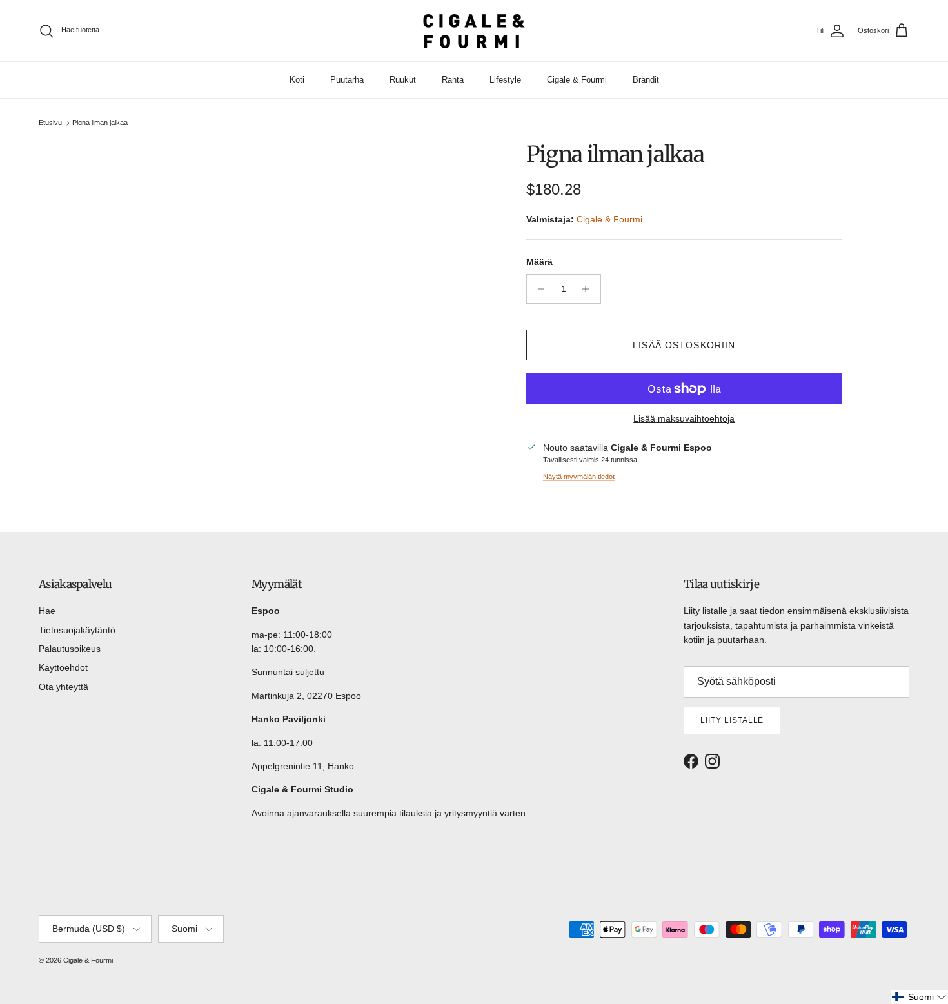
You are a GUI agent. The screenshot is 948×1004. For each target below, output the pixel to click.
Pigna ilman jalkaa (100, 122)
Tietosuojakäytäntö (77, 630)
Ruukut (403, 79)
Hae (47, 610)
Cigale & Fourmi (577, 79)
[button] (919, 997)
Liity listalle (732, 720)
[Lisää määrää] (589, 289)
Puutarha (347, 79)
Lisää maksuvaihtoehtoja (684, 418)
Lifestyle (505, 79)
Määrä (539, 262)
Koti (297, 79)
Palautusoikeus (70, 649)
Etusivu (50, 122)
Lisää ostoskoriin (684, 345)
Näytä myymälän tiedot (579, 476)
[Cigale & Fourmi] (474, 30)
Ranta (453, 79)
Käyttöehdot (63, 667)
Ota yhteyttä (63, 687)
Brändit (646, 79)
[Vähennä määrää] (538, 289)
